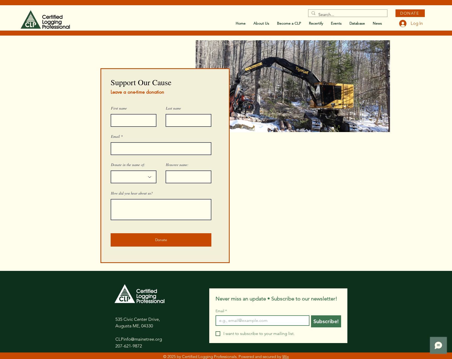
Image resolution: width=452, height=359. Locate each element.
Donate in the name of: (128, 165)
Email (115, 136)
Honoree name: (177, 165)
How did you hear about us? (132, 193)
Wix (285, 356)
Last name (173, 108)
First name (119, 108)
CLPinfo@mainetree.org (138, 339)
